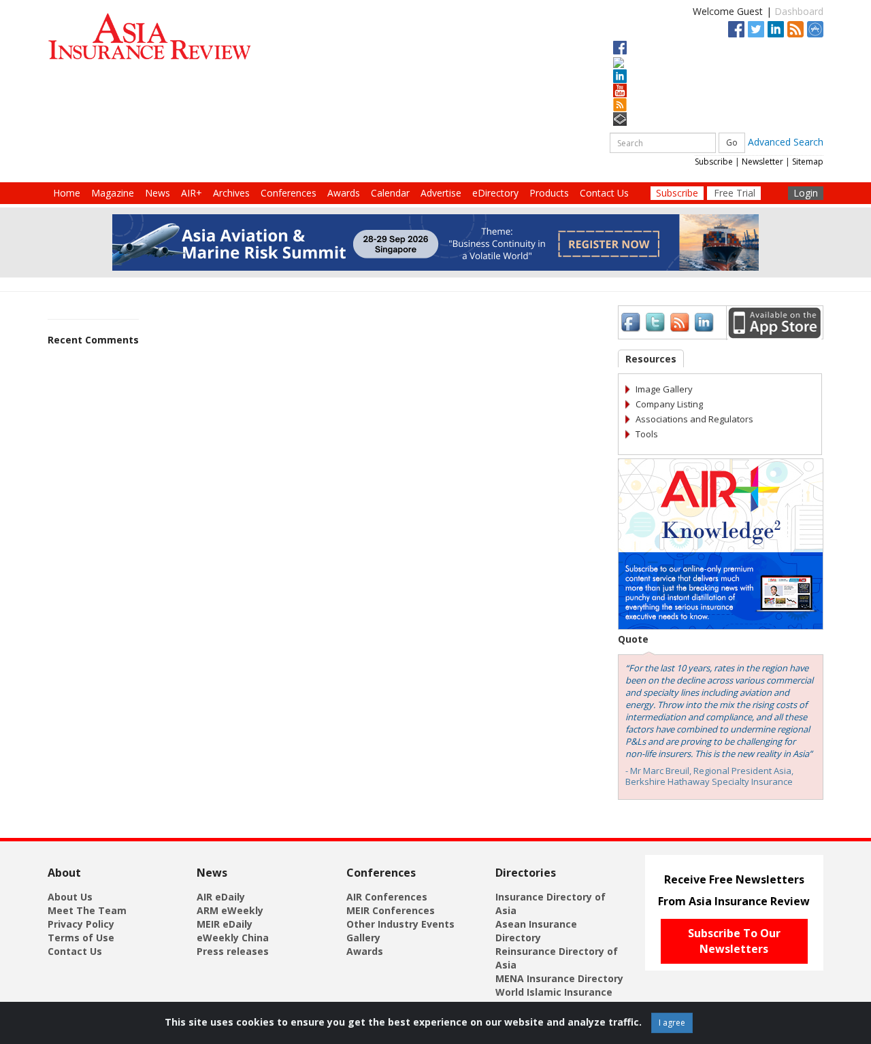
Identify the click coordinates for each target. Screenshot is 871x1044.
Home (66, 192)
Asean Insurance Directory (536, 930)
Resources (650, 358)
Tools (647, 434)
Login (805, 192)
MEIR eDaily (224, 923)
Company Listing (669, 404)
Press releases (233, 951)
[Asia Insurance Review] (150, 41)
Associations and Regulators (694, 419)
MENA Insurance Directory (559, 978)
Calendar (390, 192)
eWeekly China (233, 937)
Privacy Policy (81, 923)
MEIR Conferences (390, 910)
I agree (672, 1022)
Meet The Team (87, 910)
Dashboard (798, 11)
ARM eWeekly (230, 910)
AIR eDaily (221, 896)
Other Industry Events (400, 923)
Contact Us (604, 192)
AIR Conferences (386, 896)
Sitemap (807, 161)
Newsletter (762, 161)
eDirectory (495, 192)
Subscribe (714, 161)
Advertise (441, 192)
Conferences (288, 192)
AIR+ (191, 192)
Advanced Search (785, 141)
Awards (343, 192)
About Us (70, 896)
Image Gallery (664, 389)
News (157, 192)
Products (549, 192)
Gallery (363, 937)
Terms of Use (81, 937)
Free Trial (734, 192)
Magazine (112, 192)
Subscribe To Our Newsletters (734, 941)
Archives (231, 192)
